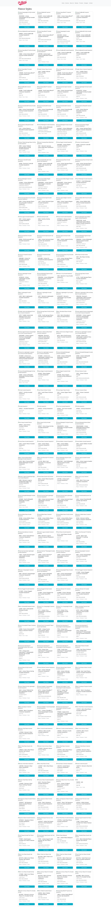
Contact (90, 3)
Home (63, 3)
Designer (86, 3)
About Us (72, 3)
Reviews (76, 3)
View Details (27, 27)
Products (81, 3)
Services (67, 3)
